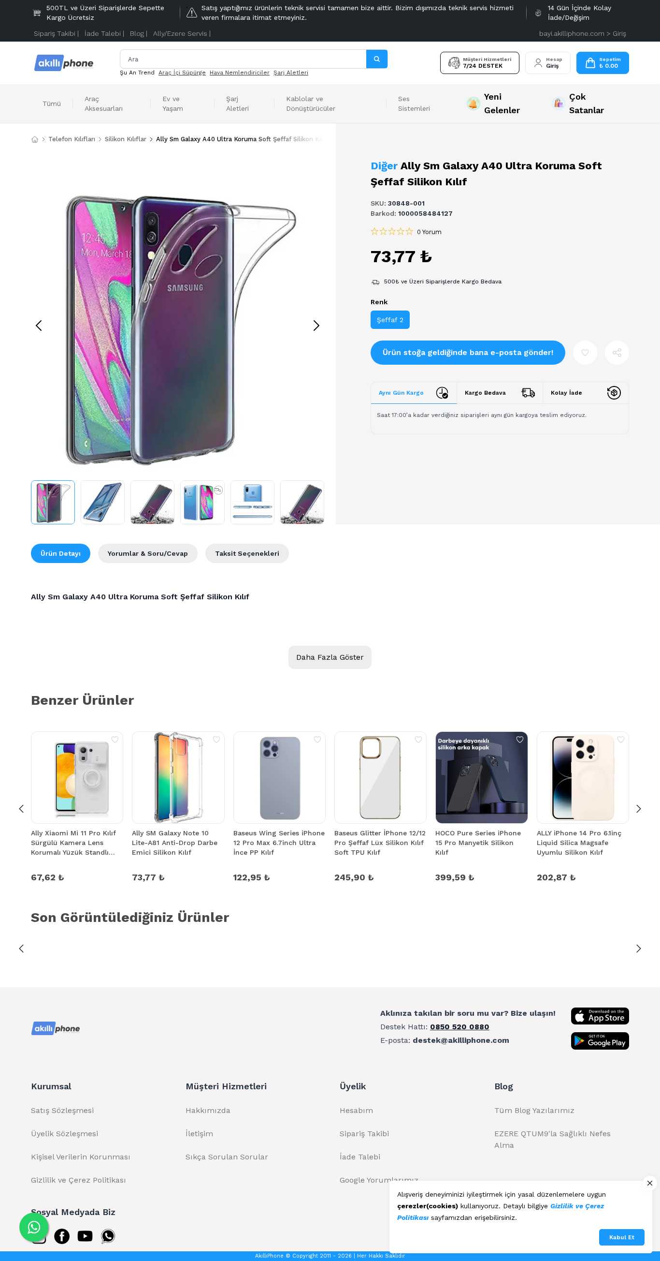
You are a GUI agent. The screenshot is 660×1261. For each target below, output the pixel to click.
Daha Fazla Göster (330, 657)
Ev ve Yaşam (172, 103)
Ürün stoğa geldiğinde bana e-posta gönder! (468, 352)
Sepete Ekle (77, 876)
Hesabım (356, 1110)
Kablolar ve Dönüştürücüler (310, 103)
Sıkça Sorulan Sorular (227, 1156)
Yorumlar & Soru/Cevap (148, 553)
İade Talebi (360, 1156)
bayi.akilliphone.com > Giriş (582, 33)
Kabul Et (621, 1237)
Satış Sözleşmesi (62, 1110)
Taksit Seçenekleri (247, 553)
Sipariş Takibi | (56, 33)
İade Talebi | (104, 33)
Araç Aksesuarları (104, 103)
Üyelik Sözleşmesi (64, 1133)
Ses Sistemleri (414, 103)
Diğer (384, 166)
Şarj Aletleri (290, 72)
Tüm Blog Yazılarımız (534, 1110)
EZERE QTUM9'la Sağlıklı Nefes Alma (552, 1139)
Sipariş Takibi (364, 1133)
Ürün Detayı (61, 553)
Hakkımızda (208, 1110)
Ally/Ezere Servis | (182, 33)
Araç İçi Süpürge (182, 72)
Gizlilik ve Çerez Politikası (78, 1180)
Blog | (138, 33)
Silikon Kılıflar (125, 139)
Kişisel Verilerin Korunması (80, 1156)
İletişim (199, 1133)
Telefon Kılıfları (71, 139)
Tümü (52, 103)
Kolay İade (566, 392)
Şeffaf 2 (390, 320)
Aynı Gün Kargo (401, 392)
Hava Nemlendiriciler (240, 72)
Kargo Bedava (485, 392)
